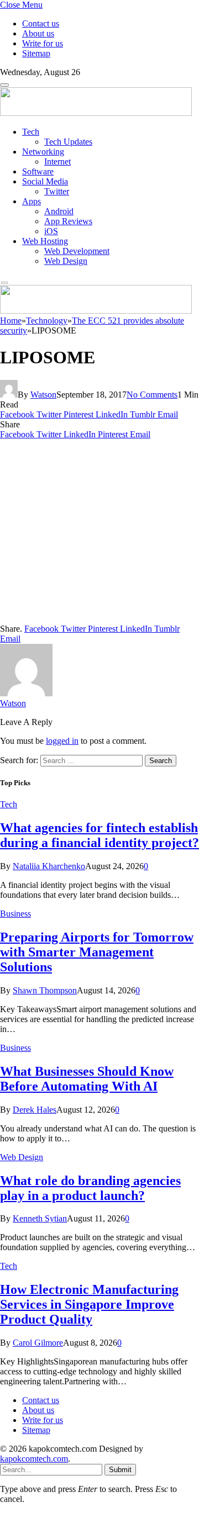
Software (38, 171)
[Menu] (4, 85)
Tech (30, 131)
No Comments (152, 394)
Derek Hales (34, 1109)
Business (15, 913)
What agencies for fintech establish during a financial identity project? (99, 835)
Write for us (42, 43)
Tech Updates (68, 141)
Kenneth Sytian (40, 1218)
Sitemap (36, 53)
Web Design (65, 261)
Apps (31, 201)
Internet (57, 161)
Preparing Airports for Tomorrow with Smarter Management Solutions (96, 952)
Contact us (40, 23)
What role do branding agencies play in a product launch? (90, 1188)
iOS (51, 231)
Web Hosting (45, 241)
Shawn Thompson (45, 990)
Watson (43, 394)
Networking (43, 151)
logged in (62, 740)
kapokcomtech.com (34, 1458)
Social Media (45, 181)
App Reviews (68, 221)
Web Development (76, 251)
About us (38, 33)
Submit (120, 1470)
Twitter (56, 191)
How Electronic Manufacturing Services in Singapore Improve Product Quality (89, 1304)
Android (59, 211)
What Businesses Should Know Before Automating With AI (87, 1078)
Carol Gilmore (38, 1342)
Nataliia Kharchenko (49, 866)
